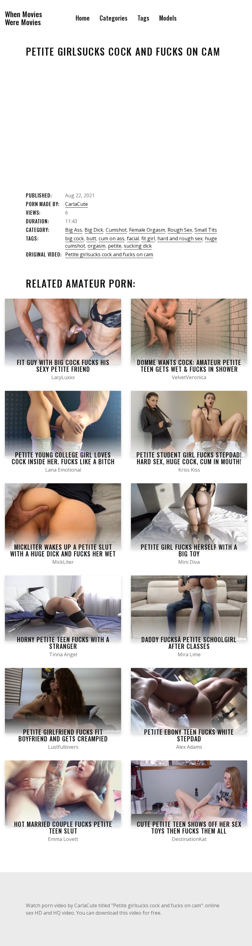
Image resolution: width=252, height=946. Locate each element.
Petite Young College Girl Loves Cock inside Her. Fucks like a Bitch (63, 458)
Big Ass (73, 229)
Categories (114, 17)
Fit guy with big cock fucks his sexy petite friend (63, 366)
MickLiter (63, 562)
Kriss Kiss (189, 469)
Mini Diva (189, 562)
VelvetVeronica (189, 377)
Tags (143, 17)
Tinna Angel (63, 654)
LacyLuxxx (63, 377)
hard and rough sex (180, 238)
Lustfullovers (63, 747)
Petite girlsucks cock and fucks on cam (109, 254)
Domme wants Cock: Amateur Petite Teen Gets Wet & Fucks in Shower (189, 366)
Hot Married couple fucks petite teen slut (63, 827)
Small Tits (206, 229)
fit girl (148, 238)
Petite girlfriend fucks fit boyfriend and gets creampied (63, 735)
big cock (74, 238)
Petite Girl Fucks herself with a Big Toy (189, 550)
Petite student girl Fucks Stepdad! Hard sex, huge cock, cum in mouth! (189, 458)
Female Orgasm (147, 229)
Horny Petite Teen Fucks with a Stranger (63, 643)
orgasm (96, 245)
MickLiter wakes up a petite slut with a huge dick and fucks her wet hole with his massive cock (63, 553)
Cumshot (116, 229)
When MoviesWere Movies (23, 18)
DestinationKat (189, 839)
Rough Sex (179, 229)
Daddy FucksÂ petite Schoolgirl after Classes (189, 643)
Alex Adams (189, 747)
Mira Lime (189, 654)
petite (114, 245)
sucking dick (138, 245)
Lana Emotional (63, 469)
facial (133, 238)
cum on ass (111, 238)
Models (168, 17)
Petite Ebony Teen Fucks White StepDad (189, 735)
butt (91, 238)
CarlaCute (76, 204)
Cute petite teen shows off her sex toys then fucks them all (189, 827)
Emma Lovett (63, 839)
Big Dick (94, 229)
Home (83, 17)
